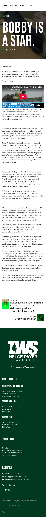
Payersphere (30, 367)
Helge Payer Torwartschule (21, 5)
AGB (3, 512)
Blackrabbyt (15, 505)
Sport (8, 16)
